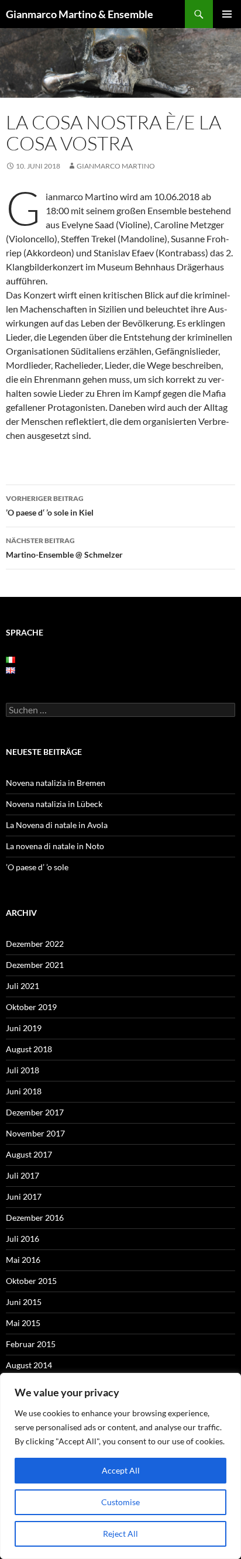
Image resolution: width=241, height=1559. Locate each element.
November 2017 (35, 1133)
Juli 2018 (22, 1070)
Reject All (120, 1534)
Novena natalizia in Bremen (55, 783)
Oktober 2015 (31, 1281)
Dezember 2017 (35, 1112)
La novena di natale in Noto (55, 846)
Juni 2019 (24, 1028)
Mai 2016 (23, 1260)
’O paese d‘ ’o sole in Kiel (50, 505)
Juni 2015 (24, 1302)
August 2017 (29, 1154)
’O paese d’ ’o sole (37, 867)
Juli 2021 (22, 986)
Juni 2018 (24, 1091)
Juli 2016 (22, 1239)
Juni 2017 (24, 1196)
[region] (120, 1466)
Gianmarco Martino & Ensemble (79, 14)
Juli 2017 (22, 1175)
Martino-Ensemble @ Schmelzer (64, 547)
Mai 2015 (23, 1323)
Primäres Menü (227, 14)
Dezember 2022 (35, 944)
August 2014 (29, 1365)
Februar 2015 (31, 1344)
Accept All (121, 1470)
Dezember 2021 (35, 965)
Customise (120, 1502)
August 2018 (29, 1049)
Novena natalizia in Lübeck (54, 804)
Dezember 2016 (35, 1218)
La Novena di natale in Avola (57, 825)
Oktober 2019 (31, 1007)
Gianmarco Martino (116, 166)
